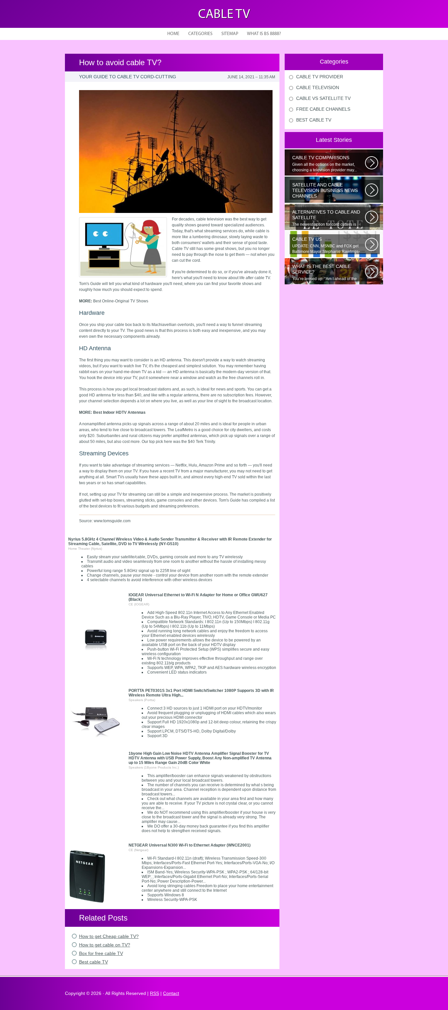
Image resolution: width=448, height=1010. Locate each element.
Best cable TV (93, 961)
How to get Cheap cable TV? (109, 936)
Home (173, 33)
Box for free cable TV (101, 953)
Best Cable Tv (313, 120)
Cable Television (317, 87)
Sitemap (229, 33)
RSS (154, 993)
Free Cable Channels (323, 109)
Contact (171, 993)
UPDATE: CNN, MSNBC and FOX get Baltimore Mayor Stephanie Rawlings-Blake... (326, 245)
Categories (200, 33)
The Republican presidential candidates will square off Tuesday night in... (327, 191)
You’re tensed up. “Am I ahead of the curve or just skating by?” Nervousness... (328, 272)
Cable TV (224, 14)
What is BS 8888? (264, 33)
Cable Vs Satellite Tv (323, 98)
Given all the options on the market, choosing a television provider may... (324, 163)
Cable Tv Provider (319, 76)
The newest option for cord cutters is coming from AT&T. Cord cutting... (326, 218)
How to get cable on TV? (104, 944)
